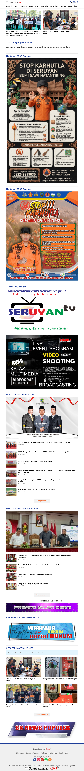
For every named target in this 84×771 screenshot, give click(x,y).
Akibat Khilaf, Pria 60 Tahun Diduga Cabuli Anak (59, 32)
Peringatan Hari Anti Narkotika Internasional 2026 (23, 706)
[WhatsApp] (46, 760)
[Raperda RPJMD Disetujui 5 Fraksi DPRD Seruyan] (11, 464)
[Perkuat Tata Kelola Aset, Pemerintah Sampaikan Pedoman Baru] (11, 568)
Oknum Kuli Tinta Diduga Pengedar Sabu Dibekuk (58, 706)
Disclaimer (20, 753)
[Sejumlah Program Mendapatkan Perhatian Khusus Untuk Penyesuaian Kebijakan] (11, 558)
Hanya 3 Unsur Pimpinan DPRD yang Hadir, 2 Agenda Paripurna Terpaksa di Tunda (46, 481)
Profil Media (63, 753)
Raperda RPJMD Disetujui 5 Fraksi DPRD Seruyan (36, 461)
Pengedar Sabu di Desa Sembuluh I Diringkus (60, 679)
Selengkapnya (41, 501)
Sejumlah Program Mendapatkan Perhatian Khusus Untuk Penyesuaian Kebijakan (45, 556)
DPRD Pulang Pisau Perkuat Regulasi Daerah (35, 574)
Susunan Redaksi (32, 753)
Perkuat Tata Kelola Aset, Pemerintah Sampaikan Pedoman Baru (42, 565)
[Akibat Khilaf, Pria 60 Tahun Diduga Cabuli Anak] (60, 20)
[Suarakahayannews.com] (16, 2)
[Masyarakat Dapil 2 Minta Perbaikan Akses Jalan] (11, 492)
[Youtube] (42, 760)
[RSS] (50, 760)
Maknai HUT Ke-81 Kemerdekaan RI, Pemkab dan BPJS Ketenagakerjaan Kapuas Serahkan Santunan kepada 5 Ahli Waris (23, 33)
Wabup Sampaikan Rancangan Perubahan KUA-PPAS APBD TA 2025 (44, 442)
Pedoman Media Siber (49, 753)
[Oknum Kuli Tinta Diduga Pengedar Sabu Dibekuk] (60, 693)
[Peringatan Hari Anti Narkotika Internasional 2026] (23, 693)
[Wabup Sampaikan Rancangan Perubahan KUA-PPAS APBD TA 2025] (11, 445)
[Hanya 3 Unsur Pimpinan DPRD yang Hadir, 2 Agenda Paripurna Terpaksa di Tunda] (11, 483)
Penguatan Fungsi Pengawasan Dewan (33, 584)
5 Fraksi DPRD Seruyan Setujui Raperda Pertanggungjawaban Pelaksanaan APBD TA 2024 (46, 471)
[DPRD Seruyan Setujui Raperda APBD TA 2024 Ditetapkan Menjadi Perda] (11, 455)
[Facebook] (34, 760)
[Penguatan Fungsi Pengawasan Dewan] (11, 586)
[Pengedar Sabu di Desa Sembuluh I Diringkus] (60, 667)
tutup (26, 767)
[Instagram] (38, 760)
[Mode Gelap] (72, 2)
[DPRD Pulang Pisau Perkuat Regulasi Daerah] (11, 577)
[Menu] (7, 2)
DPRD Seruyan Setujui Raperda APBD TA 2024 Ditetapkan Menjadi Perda (45, 452)
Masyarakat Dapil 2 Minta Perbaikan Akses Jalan (36, 489)
